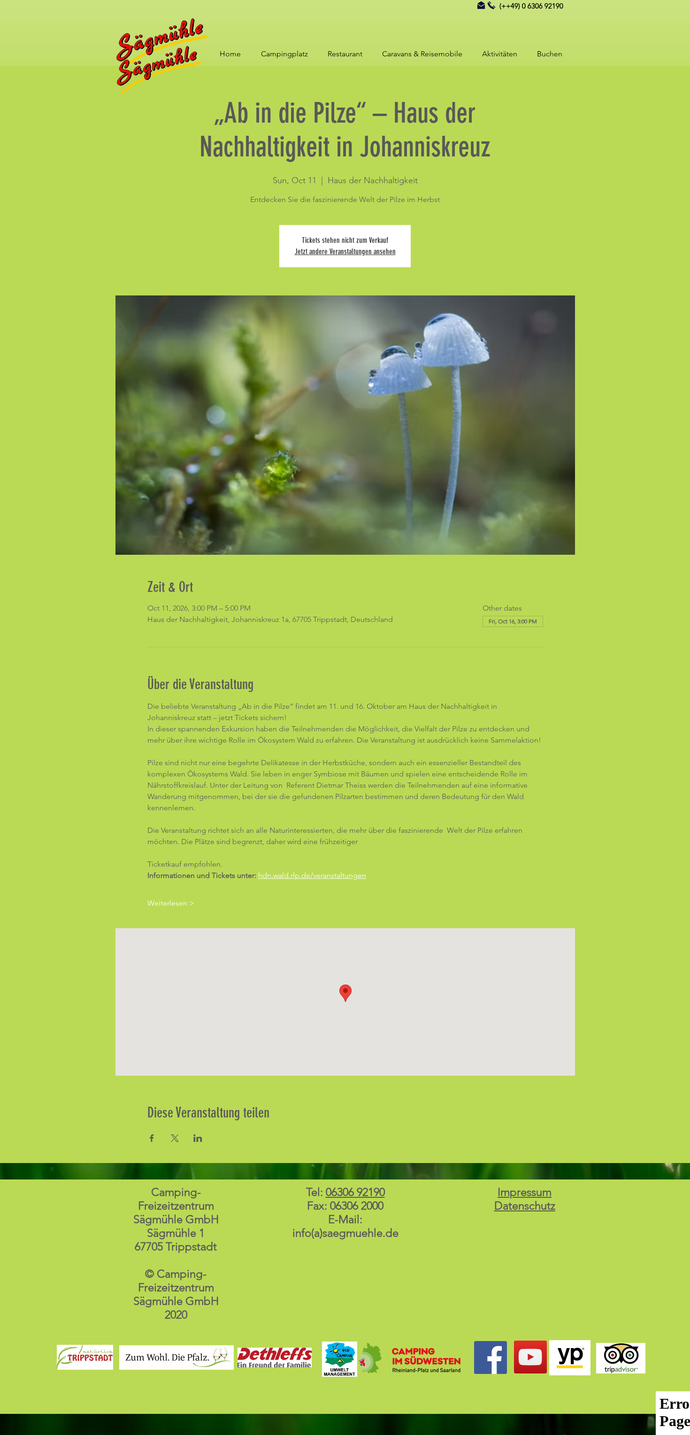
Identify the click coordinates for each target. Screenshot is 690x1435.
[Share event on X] (174, 1138)
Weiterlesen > (170, 903)
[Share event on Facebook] (151, 1138)
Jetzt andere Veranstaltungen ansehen (345, 251)
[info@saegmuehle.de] (481, 5)
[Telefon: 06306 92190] (491, 5)
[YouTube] (530, 1357)
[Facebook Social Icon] (490, 1357)
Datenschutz (524, 1205)
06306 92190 (355, 1192)
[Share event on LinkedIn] (197, 1138)
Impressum (525, 1192)
